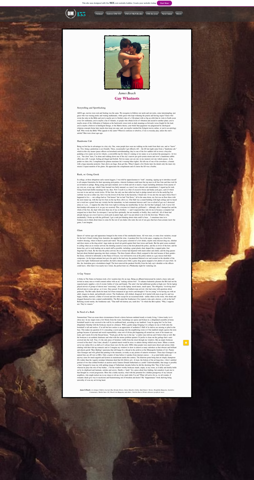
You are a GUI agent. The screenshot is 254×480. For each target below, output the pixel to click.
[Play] (186, 342)
